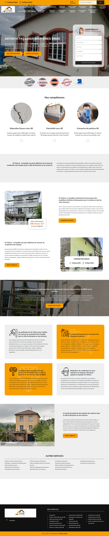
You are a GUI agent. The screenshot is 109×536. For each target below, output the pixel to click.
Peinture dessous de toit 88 (82, 11)
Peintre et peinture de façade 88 (72, 7)
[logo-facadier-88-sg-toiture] (8, 9)
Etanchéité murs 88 (52, 7)
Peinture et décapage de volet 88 (32, 7)
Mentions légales (63, 533)
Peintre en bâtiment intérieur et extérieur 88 (92, 11)
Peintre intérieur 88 (32, 11)
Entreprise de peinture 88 (62, 7)
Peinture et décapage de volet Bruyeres (39, 467)
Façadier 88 (21, 7)
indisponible (12, 2)
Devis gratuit (12, 265)
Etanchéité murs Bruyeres (61, 461)
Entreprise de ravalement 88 (92, 7)
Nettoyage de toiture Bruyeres (12, 467)
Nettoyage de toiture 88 (52, 11)
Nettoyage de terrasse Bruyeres (12, 469)
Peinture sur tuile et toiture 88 (82, 7)
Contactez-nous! (32, 53)
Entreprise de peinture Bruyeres (62, 463)
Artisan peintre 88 (22, 11)
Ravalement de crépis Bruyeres (87, 463)
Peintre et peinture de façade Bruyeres (64, 465)
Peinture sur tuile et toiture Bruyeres (13, 461)
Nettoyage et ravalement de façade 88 (102, 7)
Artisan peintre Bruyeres (61, 469)
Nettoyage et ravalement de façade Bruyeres (15, 463)
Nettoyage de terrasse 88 (72, 11)
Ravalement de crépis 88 (62, 11)
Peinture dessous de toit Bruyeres (38, 461)
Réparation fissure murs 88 (42, 7)
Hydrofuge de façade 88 (42, 11)
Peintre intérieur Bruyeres (11, 465)
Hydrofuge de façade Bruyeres (87, 461)
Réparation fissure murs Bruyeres (38, 469)
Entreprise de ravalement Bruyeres (63, 467)
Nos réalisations (13, 53)
